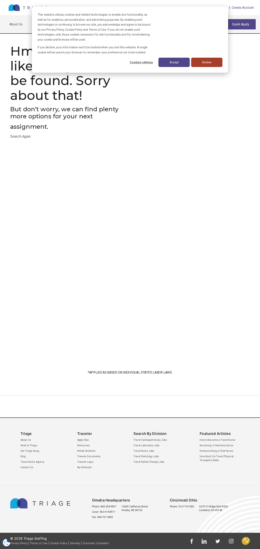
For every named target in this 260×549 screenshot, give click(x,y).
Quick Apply (240, 24)
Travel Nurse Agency (32, 461)
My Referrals (84, 467)
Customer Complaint (96, 543)
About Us (16, 24)
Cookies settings (141, 62)
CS (6, 542)
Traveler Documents (89, 456)
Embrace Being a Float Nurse (216, 451)
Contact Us (27, 467)
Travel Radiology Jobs (146, 456)
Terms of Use (97, 29)
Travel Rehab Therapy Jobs (149, 461)
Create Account (242, 8)
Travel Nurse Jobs (143, 451)
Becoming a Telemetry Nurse (216, 445)
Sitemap (75, 543)
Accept (174, 62)
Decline (206, 62)
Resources (83, 445)
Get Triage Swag (30, 451)
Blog (23, 456)
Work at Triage (29, 445)
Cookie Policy (73, 29)
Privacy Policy (55, 29)
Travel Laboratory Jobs (146, 445)
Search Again (20, 136)
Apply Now (83, 440)
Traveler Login (85, 461)
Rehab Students (86, 451)
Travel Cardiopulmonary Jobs (150, 440)
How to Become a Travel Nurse (217, 440)
